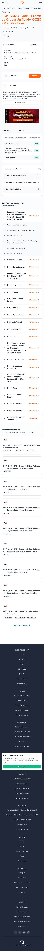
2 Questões (33, 260)
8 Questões (33, 216)
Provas (20, 8)
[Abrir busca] (7, 2)
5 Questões (33, 307)
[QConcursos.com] (22, 942)
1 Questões (33, 276)
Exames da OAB (11, 8)
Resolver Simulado (21, 103)
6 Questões (33, 336)
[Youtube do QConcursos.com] (24, 932)
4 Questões (33, 315)
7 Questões (33, 388)
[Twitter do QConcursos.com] (20, 932)
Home (3, 8)
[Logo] (22, 2)
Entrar (40, 2)
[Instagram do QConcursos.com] (28, 932)
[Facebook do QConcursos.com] (15, 932)
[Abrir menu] (3, 2)
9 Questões (33, 267)
